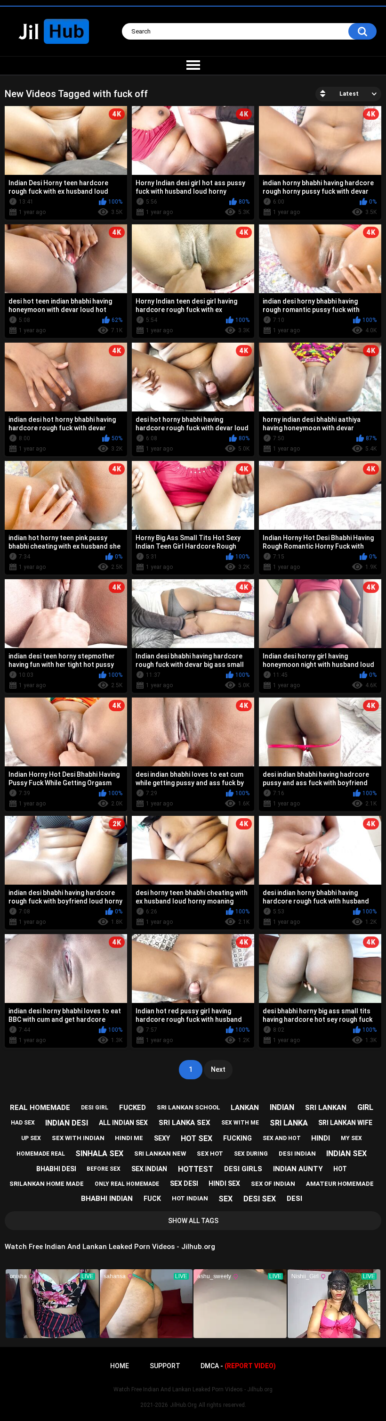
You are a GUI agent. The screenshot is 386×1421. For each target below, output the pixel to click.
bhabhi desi (56, 1169)
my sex (351, 1138)
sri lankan (325, 1107)
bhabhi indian (107, 1198)
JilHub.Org (183, 1405)
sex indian (149, 1169)
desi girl (94, 1107)
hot (340, 1169)
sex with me (240, 1122)
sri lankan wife (345, 1122)
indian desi (66, 1122)
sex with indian (78, 1138)
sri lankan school (188, 1107)
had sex (23, 1122)
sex (225, 1198)
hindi (320, 1138)
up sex (31, 1138)
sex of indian (273, 1183)
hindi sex (224, 1183)
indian (282, 1107)
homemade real (40, 1153)
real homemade (40, 1107)
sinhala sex (99, 1153)
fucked (132, 1107)
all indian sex (123, 1122)
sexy (162, 1138)
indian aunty (298, 1169)
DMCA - (238, 1366)
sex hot (210, 1153)
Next (218, 1069)
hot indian (190, 1198)
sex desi (184, 1183)
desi (294, 1198)
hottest (195, 1169)
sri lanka (289, 1122)
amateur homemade (340, 1183)
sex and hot (282, 1138)
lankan (245, 1107)
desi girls (243, 1169)
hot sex (196, 1138)
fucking (237, 1138)
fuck (152, 1198)
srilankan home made (46, 1183)
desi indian (297, 1153)
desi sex (259, 1198)
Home (119, 1366)
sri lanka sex (184, 1122)
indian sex (346, 1153)
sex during (251, 1153)
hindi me (129, 1138)
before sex (104, 1169)
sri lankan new (160, 1153)
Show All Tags (193, 1220)
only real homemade (127, 1184)
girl (365, 1107)
